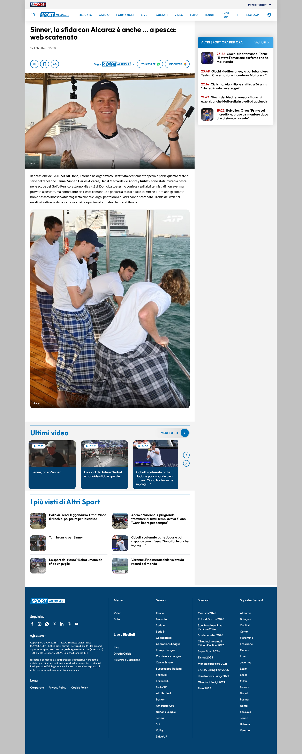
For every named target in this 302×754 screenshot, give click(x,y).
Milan (243, 681)
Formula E (162, 681)
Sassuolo (245, 712)
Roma (244, 705)
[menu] (32, 14)
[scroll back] (186, 455)
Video (117, 613)
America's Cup (165, 705)
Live (116, 647)
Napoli (244, 693)
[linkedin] (62, 624)
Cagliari (245, 625)
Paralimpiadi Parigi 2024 (213, 676)
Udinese (245, 724)
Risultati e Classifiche (127, 660)
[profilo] (269, 14)
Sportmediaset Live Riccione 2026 (210, 627)
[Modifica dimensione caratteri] (55, 64)
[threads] (69, 624)
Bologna (245, 619)
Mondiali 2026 (207, 613)
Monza (244, 687)
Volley (160, 730)
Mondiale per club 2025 (213, 663)
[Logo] (55, 14)
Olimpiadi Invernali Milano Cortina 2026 (211, 643)
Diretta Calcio (122, 653)
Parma (244, 699)
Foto (117, 619)
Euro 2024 (204, 688)
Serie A (160, 625)
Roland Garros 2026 (211, 619)
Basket (160, 699)
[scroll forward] (186, 463)
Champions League (168, 644)
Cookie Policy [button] (79, 687)
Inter (243, 656)
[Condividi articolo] (34, 64)
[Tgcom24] (38, 4)
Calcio (160, 613)
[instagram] (40, 624)
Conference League (168, 656)
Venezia (245, 730)
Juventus (245, 662)
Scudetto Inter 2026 (210, 635)
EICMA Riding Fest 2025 (213, 670)
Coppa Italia (164, 638)
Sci (158, 724)
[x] (54, 624)
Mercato (161, 619)
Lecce (243, 675)
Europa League (165, 650)
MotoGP (161, 687)
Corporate (37, 687)
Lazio (243, 668)
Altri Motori (163, 693)
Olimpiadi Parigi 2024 (211, 682)
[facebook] (32, 624)
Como (244, 631)
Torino (244, 718)
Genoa (244, 650)
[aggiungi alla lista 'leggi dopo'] (44, 64)
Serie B (160, 631)
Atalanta (245, 613)
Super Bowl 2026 (209, 651)
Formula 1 (162, 675)
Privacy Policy (57, 687)
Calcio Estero (164, 662)
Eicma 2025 (205, 657)
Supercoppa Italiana (169, 668)
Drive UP (161, 736)
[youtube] (77, 624)
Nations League (166, 712)
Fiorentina (246, 638)
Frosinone (246, 644)
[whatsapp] (47, 624)
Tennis (160, 718)
